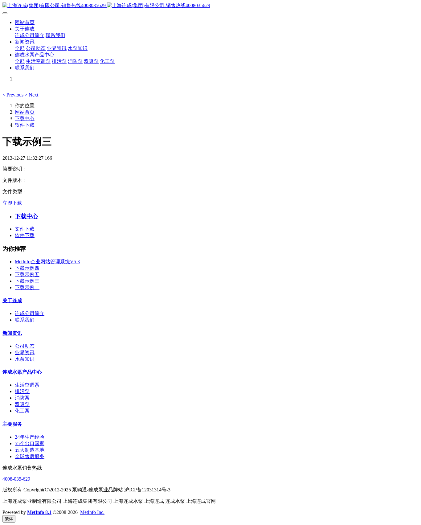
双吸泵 (22, 404)
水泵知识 (25, 359)
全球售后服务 (29, 456)
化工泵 (22, 410)
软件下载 (25, 125)
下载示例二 (27, 287)
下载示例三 (27, 281)
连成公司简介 (29, 313)
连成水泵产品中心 (22, 372)
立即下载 (12, 203)
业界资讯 (25, 352)
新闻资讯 (12, 333)
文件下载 (25, 229)
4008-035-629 (16, 479)
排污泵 (22, 391)
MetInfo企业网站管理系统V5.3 (47, 261)
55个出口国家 (29, 443)
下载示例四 (27, 268)
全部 (20, 48)
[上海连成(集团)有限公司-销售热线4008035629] (210, 5)
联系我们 (25, 319)
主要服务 (12, 424)
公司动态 (25, 346)
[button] (13, 94)
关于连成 (12, 300)
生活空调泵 (27, 385)
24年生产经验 (29, 437)
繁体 (9, 518)
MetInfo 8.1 (39, 512)
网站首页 (25, 22)
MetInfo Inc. (92, 512)
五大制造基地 (29, 450)
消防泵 (22, 397)
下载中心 (25, 118)
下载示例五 (27, 274)
